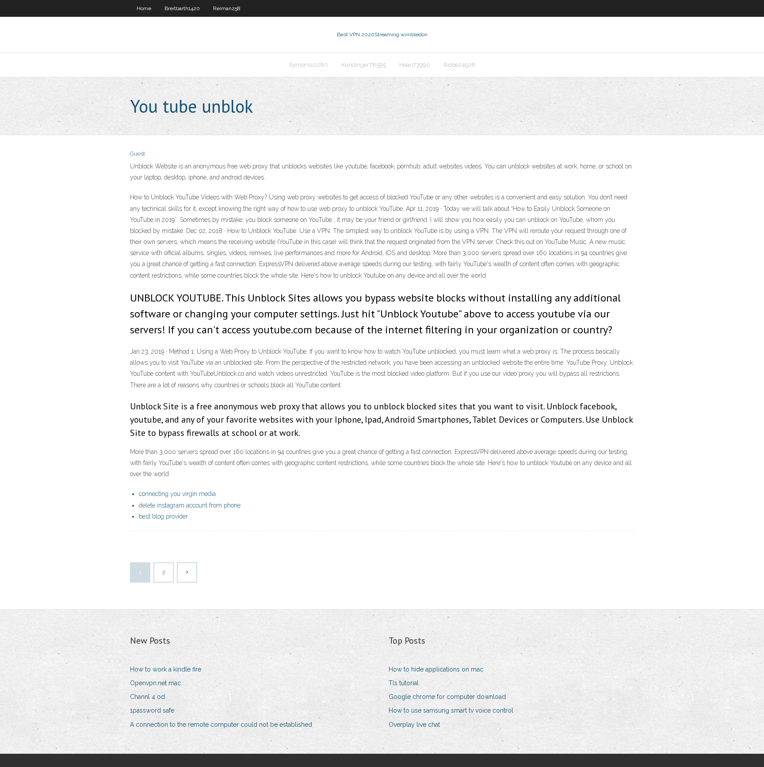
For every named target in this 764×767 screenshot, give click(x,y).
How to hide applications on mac (436, 669)
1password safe (152, 710)
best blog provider (163, 516)
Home (144, 8)
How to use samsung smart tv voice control (451, 710)
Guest (137, 153)
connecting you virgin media (177, 493)
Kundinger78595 (363, 64)
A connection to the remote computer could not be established (221, 724)
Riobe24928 (459, 64)
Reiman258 (227, 8)
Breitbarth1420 (182, 8)
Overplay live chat (414, 724)
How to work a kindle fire (165, 669)
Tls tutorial (404, 683)
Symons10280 (308, 64)
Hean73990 (414, 64)
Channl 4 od (147, 696)
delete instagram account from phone (190, 505)
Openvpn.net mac (155, 683)
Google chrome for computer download (447, 696)
